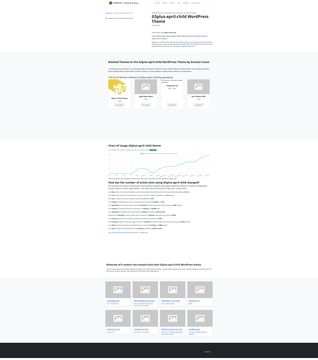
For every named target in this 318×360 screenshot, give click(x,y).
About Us (208, 352)
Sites (178, 3)
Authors (172, 3)
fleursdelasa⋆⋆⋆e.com (144, 300)
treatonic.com (113, 329)
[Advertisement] (158, 124)
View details (119, 105)
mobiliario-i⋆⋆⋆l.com (170, 300)
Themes (157, 3)
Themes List (109, 13)
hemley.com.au (141, 329)
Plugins (164, 3)
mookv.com (194, 300)
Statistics (186, 3)
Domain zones (207, 348)
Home (183, 348)
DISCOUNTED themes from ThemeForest (188, 42)
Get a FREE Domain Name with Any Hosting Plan (123, 232)
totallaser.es (194, 329)
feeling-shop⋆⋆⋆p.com (171, 329)
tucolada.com (113, 300)
